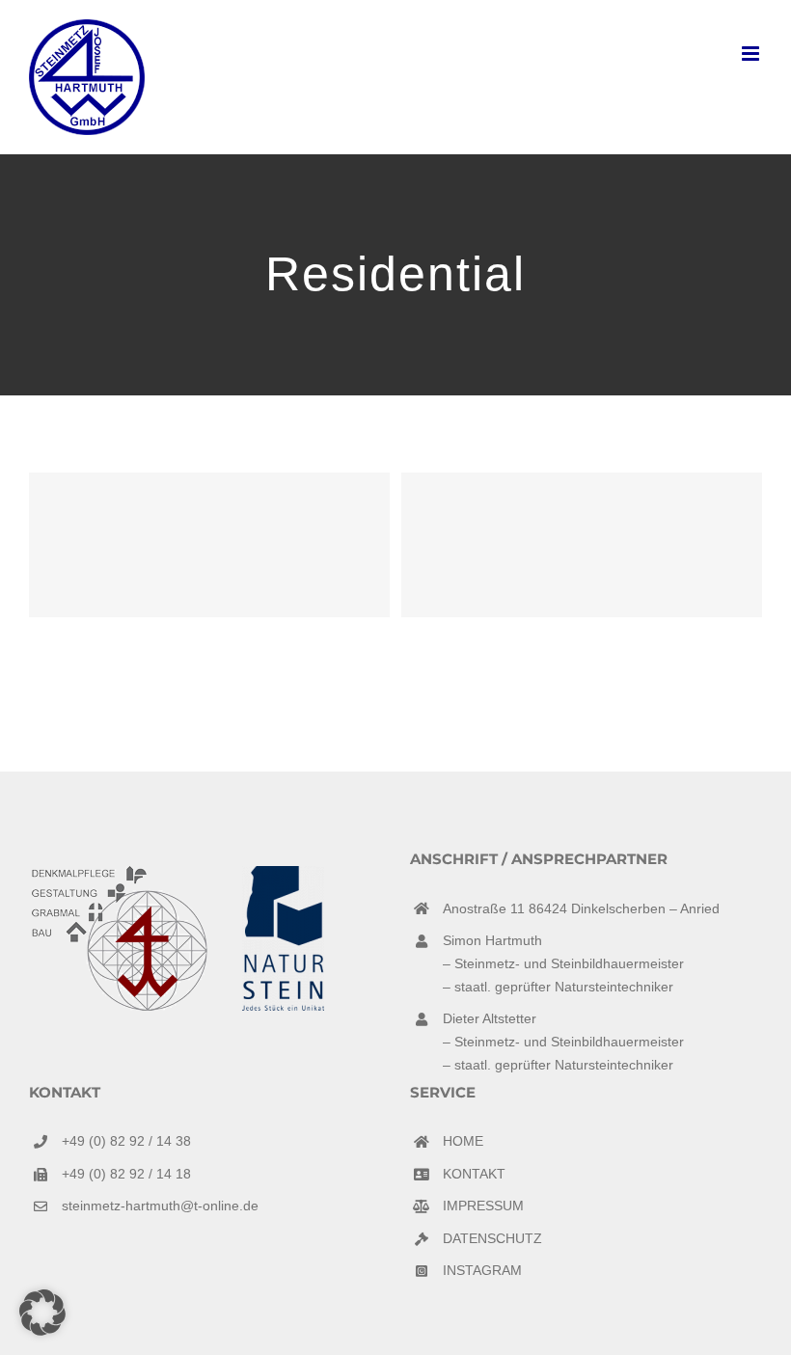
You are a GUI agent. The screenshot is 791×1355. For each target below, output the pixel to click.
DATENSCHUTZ (492, 1238)
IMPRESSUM (483, 1205)
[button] (42, 1312)
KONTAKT (474, 1173)
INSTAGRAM (482, 1270)
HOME (463, 1141)
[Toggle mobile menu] (752, 53)
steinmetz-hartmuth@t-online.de (160, 1205)
